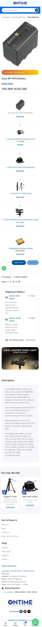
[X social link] (10, 281)
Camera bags (28, 500)
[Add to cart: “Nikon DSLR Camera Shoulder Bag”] (24, 492)
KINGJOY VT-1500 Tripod (21, 193)
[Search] (36, 10)
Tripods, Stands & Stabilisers (10, 501)
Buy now (33, 262)
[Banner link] (20, 358)
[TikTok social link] (29, 611)
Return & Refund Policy (10, 536)
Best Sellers (10, 504)
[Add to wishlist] (15, 481)
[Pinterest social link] (13, 281)
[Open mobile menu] (2, 3)
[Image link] (20, 603)
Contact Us (6, 532)
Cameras (5, 548)
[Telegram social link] (19, 281)
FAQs (3, 529)
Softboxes (5, 555)
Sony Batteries (33, 17)
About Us (5, 525)
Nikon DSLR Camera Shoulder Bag (21, 167)
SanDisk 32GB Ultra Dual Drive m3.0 (21, 139)
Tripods (14, 502)
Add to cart (19, 262)
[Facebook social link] (7, 281)
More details (30, 340)
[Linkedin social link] (16, 281)
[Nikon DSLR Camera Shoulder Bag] (30, 486)
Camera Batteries (18, 17)
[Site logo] (20, 3)
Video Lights (6, 551)
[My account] (37, 3)
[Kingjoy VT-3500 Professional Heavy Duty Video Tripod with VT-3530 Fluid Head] (10, 486)
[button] (35, 622)
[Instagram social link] (25, 611)
